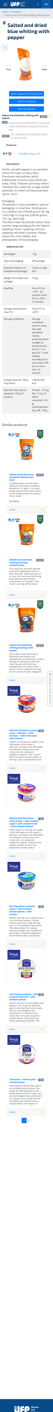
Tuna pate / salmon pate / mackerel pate (23, 1080)
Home (5, 11)
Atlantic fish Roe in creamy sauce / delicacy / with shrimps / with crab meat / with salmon (23, 734)
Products (17, 11)
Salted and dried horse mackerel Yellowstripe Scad (21, 477)
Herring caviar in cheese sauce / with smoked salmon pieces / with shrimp (22, 910)
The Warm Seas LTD (29, 153)
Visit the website (26, 108)
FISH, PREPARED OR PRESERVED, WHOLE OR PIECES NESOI (29, 136)
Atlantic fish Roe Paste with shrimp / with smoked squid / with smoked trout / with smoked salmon (23, 822)
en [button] (46, 4)
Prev (8, 69)
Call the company (26, 101)
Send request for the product (26, 93)
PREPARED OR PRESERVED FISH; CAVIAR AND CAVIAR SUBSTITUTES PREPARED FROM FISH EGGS (29, 126)
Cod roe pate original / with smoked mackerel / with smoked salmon (23, 997)
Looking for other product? (50, 689)
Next (44, 69)
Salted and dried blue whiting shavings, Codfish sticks (20, 562)
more (12, 509)
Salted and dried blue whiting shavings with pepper (21, 648)
